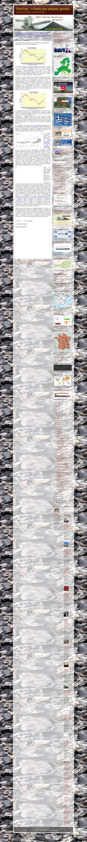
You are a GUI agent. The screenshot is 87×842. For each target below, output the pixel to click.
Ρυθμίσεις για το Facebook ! (60, 170)
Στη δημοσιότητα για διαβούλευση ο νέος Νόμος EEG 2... (63, 458)
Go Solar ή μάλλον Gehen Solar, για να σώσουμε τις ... (63, 484)
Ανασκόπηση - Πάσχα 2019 (60, 183)
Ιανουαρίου (58, 496)
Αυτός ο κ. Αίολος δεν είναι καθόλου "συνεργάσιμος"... (63, 438)
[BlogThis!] (28, 221)
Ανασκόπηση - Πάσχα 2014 (60, 175)
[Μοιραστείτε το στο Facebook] (30, 221)
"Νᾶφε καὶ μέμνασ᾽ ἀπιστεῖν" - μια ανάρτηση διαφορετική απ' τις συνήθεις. (62, 212)
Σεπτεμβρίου (59, 424)
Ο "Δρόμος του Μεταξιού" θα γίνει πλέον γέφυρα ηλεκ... (63, 481)
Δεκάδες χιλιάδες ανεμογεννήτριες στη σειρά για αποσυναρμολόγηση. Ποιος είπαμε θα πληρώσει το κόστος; (68, 690)
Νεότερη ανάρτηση (20, 261)
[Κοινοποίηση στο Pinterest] (31, 221)
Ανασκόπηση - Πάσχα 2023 (60, 189)
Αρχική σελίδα (32, 261)
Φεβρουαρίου (59, 494)
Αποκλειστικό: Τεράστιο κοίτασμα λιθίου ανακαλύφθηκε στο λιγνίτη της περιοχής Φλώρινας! (67, 572)
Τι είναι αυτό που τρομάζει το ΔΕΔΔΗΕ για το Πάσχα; (62, 464)
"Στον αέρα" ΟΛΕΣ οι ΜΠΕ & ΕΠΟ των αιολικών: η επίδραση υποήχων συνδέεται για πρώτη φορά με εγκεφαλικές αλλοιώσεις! (68, 619)
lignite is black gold (57, 514)
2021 (56, 408)
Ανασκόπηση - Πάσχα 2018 (60, 181)
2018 (56, 413)
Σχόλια (66, 510)
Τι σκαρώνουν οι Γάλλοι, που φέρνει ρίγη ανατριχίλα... (63, 476)
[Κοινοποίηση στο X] (29, 221)
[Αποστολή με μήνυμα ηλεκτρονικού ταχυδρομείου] (26, 221)
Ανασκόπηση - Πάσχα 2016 (60, 178)
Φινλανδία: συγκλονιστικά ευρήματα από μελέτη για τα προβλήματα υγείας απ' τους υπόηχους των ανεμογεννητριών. (68, 592)
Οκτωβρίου (58, 422)
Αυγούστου (58, 425)
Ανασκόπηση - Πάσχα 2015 (60, 176)
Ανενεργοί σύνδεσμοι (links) (59, 173)
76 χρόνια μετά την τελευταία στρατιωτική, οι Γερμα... (62, 450)
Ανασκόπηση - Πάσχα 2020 (60, 184)
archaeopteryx (58, 148)
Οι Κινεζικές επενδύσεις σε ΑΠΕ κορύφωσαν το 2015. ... (62, 447)
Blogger (55, 830)
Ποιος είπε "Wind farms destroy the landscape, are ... (63, 455)
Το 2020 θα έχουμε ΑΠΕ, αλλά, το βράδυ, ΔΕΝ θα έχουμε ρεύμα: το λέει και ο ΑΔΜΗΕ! (68, 767)
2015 (56, 498)
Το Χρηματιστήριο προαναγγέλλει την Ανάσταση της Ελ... (63, 435)
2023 (56, 404)
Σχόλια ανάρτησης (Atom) (26, 263)
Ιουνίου (58, 429)
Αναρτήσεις (67, 508)
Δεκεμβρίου (58, 418)
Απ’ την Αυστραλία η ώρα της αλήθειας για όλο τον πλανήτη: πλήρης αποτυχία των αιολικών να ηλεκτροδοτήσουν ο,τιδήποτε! (68, 548)
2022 (56, 406)
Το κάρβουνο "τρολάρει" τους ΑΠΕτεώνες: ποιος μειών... (62, 473)
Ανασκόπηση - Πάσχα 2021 (60, 186)
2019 (56, 411)
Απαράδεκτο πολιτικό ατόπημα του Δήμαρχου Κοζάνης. (63, 479)
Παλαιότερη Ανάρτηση (44, 261)
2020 (56, 410)
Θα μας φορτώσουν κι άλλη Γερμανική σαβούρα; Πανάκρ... (63, 467)
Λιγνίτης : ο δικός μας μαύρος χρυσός (43, 9)
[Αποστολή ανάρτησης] (24, 220)
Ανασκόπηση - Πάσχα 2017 (60, 179)
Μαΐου (57, 431)
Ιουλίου (58, 427)
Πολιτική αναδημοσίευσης (59, 171)
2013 (56, 502)
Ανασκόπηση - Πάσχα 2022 (60, 188)
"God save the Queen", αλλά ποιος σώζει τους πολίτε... (63, 470)
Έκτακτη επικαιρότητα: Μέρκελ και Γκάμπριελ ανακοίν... (63, 490)
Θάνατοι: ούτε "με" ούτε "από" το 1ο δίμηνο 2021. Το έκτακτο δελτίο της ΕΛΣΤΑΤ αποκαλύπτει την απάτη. (68, 740)
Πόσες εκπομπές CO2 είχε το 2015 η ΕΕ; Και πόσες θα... (64, 487)
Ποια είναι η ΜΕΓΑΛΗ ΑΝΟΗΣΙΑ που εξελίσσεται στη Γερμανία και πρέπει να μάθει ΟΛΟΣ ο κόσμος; (67, 821)
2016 (56, 417)
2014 (56, 500)
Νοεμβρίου (58, 420)
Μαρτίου (58, 492)
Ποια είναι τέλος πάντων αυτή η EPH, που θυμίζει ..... (62, 453)
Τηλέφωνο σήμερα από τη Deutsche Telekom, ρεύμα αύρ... (63, 461)
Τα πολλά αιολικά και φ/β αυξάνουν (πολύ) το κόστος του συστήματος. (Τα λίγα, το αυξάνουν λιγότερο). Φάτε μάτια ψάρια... (65, 152)
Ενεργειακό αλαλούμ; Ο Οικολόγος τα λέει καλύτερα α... (63, 441)
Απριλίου (58, 433)
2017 (56, 415)
